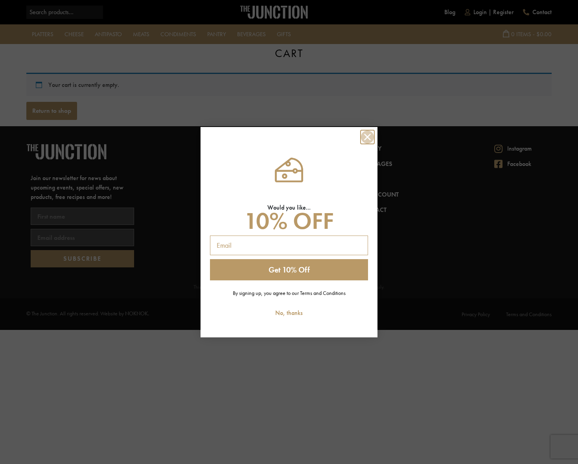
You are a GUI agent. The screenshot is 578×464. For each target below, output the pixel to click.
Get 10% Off (289, 270)
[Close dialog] (367, 137)
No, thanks (289, 313)
